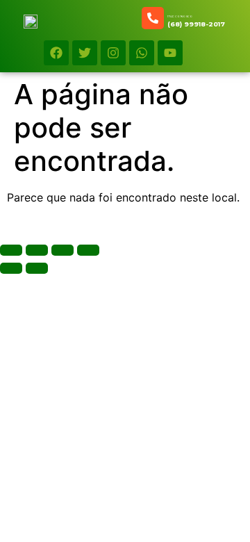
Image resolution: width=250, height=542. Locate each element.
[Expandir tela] (37, 250)
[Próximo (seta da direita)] (37, 268)
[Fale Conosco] (153, 18)
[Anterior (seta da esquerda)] (11, 268)
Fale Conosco (180, 16)
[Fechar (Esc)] (88, 250)
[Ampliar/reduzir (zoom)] (11, 250)
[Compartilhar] (62, 250)
